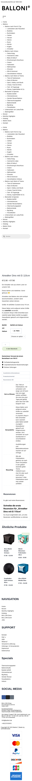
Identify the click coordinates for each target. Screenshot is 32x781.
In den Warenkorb (11, 349)
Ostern (9, 62)
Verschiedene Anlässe (14, 73)
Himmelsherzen (12, 96)
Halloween (10, 64)
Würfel (9, 44)
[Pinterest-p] (12, 697)
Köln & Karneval (12, 71)
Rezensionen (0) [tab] (8, 380)
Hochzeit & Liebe (12, 55)
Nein (18, 331)
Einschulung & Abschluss (15, 60)
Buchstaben (11, 33)
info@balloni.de (7, 720)
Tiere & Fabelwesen (13, 78)
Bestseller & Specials (12, 91)
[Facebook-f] (4, 697)
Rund (9, 42)
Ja (14, 331)
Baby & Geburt (12, 58)
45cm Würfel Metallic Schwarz (8, 551)
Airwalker (10, 49)
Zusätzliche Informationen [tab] (11, 373)
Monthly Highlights (9, 116)
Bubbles (10, 31)
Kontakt (5, 123)
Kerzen (5, 114)
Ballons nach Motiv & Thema (14, 76)
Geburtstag (11, 53)
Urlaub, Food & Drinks (14, 85)
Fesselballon (11, 107)
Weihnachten (11, 67)
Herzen (9, 37)
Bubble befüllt (11, 94)
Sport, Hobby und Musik (15, 82)
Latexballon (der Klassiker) (16, 28)
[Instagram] (8, 697)
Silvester (10, 69)
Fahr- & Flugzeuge (13, 87)
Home (5, 22)
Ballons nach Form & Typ (13, 26)
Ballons (5, 24)
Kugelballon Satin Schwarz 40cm (8, 580)
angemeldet (14, 515)
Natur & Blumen (12, 80)
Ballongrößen (9, 112)
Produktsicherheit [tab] (8, 376)
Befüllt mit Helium (16, 325)
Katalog (5, 118)
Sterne (9, 40)
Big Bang (10, 105)
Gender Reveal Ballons (14, 98)
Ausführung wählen (8, 559)
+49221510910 (6, 723)
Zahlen (9, 35)
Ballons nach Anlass (11, 51)
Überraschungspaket (14, 100)
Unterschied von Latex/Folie (14, 109)
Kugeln (9, 46)
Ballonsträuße (11, 103)
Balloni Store (7, 121)
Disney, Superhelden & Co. (16, 89)
